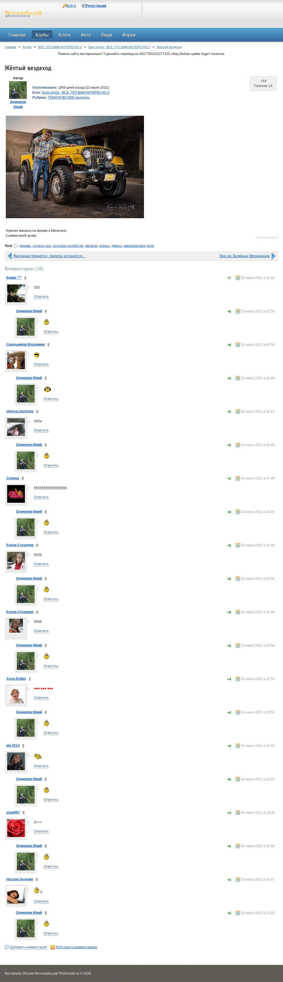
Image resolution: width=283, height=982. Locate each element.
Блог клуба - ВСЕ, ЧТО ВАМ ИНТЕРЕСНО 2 (119, 47)
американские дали (139, 246)
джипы (116, 246)
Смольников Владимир (25, 344)
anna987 (13, 812)
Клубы (27, 47)
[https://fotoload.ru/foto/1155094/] (141, 167)
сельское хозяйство (68, 246)
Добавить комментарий (28, 947)
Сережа (12, 478)
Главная (10, 47)
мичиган (91, 246)
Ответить (41, 297)
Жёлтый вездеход (169, 47)
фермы (25, 246)
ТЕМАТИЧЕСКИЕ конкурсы (69, 97)
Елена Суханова (19, 545)
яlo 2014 (13, 745)
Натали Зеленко (19, 879)
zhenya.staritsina (19, 411)
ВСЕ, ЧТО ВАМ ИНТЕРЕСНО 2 (60, 47)
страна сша (42, 246)
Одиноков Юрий (29, 311)
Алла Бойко (16, 679)
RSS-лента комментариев (76, 947)
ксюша (104, 246)
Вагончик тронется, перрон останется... (49, 256)
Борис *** (14, 278)
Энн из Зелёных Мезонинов (244, 256)
